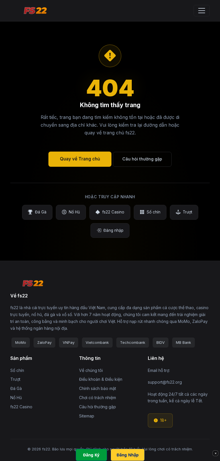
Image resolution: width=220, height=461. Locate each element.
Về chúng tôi (91, 370)
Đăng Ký (91, 455)
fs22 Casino (113, 212)
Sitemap (86, 415)
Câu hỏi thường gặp (142, 158)
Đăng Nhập (128, 455)
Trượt (187, 212)
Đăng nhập (113, 230)
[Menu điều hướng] (202, 10)
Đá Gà (40, 212)
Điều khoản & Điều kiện (100, 379)
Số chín (153, 212)
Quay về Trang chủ (80, 159)
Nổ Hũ (74, 212)
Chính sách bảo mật (97, 388)
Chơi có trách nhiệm (97, 397)
